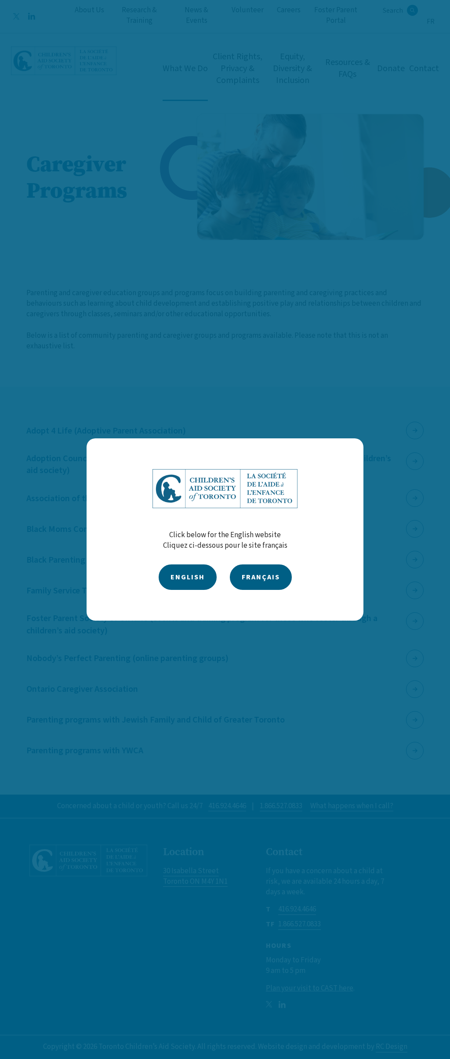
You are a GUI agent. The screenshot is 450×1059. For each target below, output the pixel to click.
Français (261, 577)
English (188, 577)
